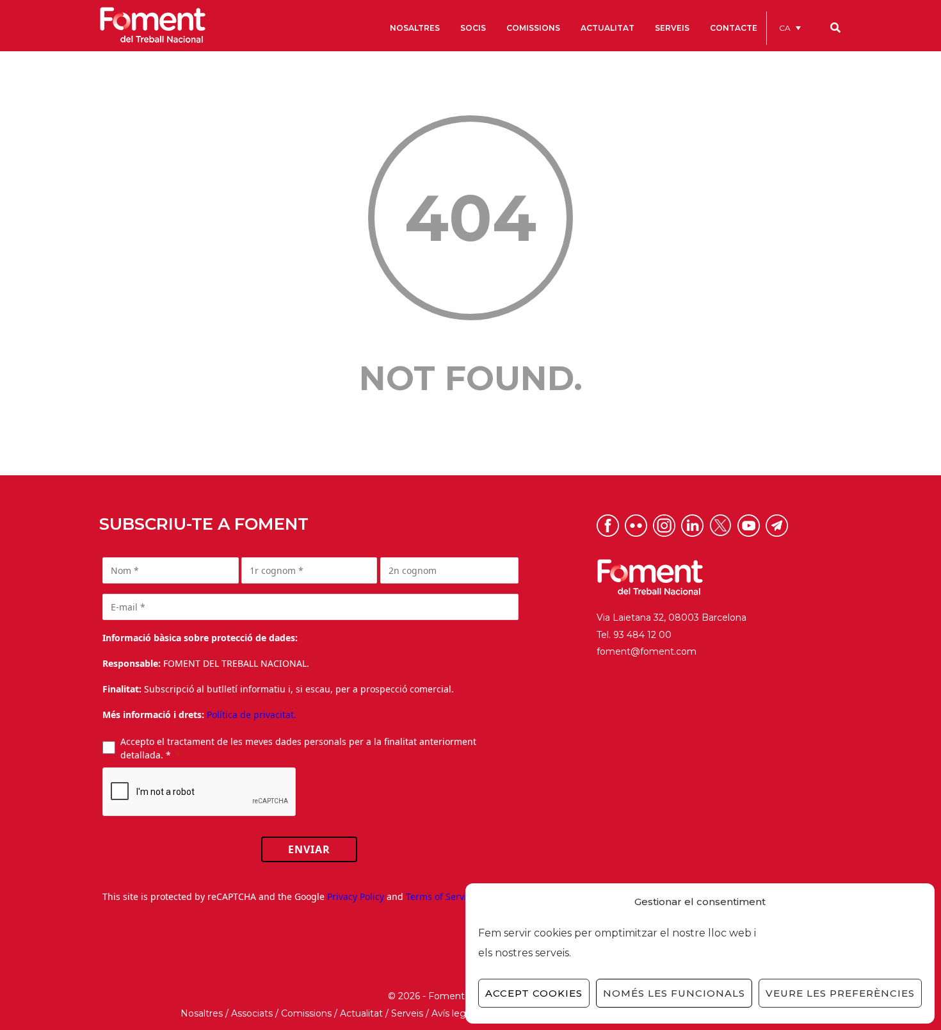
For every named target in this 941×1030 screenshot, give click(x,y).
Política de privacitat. (251, 714)
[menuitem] (790, 28)
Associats (252, 1013)
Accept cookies (534, 993)
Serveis (407, 1013)
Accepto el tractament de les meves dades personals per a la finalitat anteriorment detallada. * (298, 748)
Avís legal (452, 1013)
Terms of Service (441, 896)
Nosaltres (202, 1013)
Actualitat (361, 1013)
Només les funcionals (674, 993)
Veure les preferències (840, 993)
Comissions (306, 1013)
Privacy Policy (355, 896)
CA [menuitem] (785, 28)
